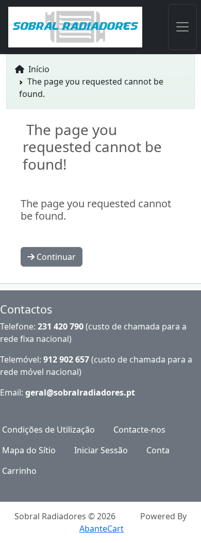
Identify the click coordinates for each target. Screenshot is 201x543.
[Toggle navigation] (182, 27)
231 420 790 (60, 326)
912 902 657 (66, 359)
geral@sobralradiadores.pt (80, 392)
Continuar (55, 256)
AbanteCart (101, 528)
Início (37, 69)
